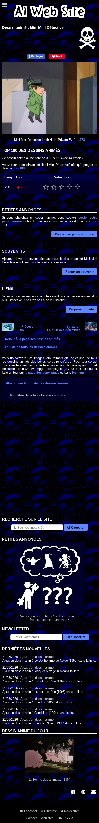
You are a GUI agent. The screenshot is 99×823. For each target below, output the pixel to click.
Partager (36, 56)
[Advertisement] (49, 462)
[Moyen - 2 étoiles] (54, 187)
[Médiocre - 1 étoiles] (46, 187)
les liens (78, 372)
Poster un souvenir (79, 272)
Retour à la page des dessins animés (32, 339)
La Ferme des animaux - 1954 (49, 779)
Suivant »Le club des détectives (63, 328)
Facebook (30, 811)
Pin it (58, 56)
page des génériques (43, 372)
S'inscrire (77, 637)
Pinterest (50, 811)
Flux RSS (63, 818)
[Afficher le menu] (4, 6)
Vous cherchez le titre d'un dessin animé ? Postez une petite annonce (49, 618)
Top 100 (19, 168)
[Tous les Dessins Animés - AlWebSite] (49, 18)
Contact (31, 818)
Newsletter (71, 811)
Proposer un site (81, 309)
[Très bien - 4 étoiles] (70, 187)
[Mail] (93, 792)
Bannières (47, 818)
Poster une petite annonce (74, 234)
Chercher (77, 527)
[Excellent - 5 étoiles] (77, 187)
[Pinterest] (83, 792)
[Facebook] (73, 792)
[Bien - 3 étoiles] (62, 187)
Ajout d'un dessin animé (37, 657)
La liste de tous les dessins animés (31, 347)
